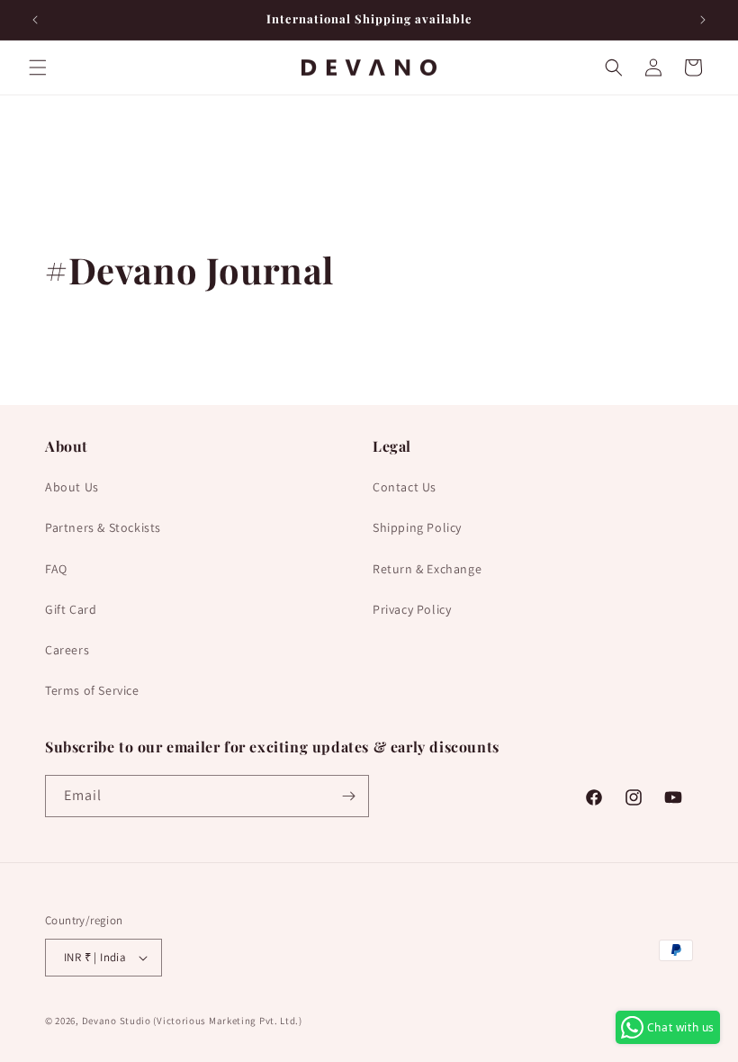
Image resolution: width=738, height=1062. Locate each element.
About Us (72, 487)
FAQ (56, 569)
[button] (38, 67)
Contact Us (404, 487)
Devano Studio (116, 1020)
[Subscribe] (348, 796)
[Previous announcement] (35, 20)
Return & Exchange (427, 569)
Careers (67, 650)
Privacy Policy (412, 609)
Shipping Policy (417, 527)
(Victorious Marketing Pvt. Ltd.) (227, 1020)
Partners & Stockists (103, 527)
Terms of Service (92, 690)
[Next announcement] (703, 20)
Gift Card (70, 609)
